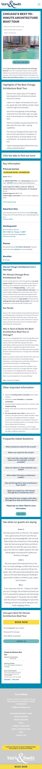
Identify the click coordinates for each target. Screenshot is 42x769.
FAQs (21, 732)
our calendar (15, 249)
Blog (21, 723)
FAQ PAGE (21, 514)
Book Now (27, 622)
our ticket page (32, 212)
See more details (8, 219)
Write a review (15, 679)
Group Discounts (21, 720)
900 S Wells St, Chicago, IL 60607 (14, 232)
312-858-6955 (21, 704)
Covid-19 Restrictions (21, 729)
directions (22, 234)
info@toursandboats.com (21, 707)
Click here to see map (9, 236)
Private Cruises (21, 717)
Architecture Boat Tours (21, 713)
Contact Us (21, 641)
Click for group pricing (9, 202)
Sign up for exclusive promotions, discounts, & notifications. (21, 748)
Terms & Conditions (21, 726)
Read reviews (7, 679)
